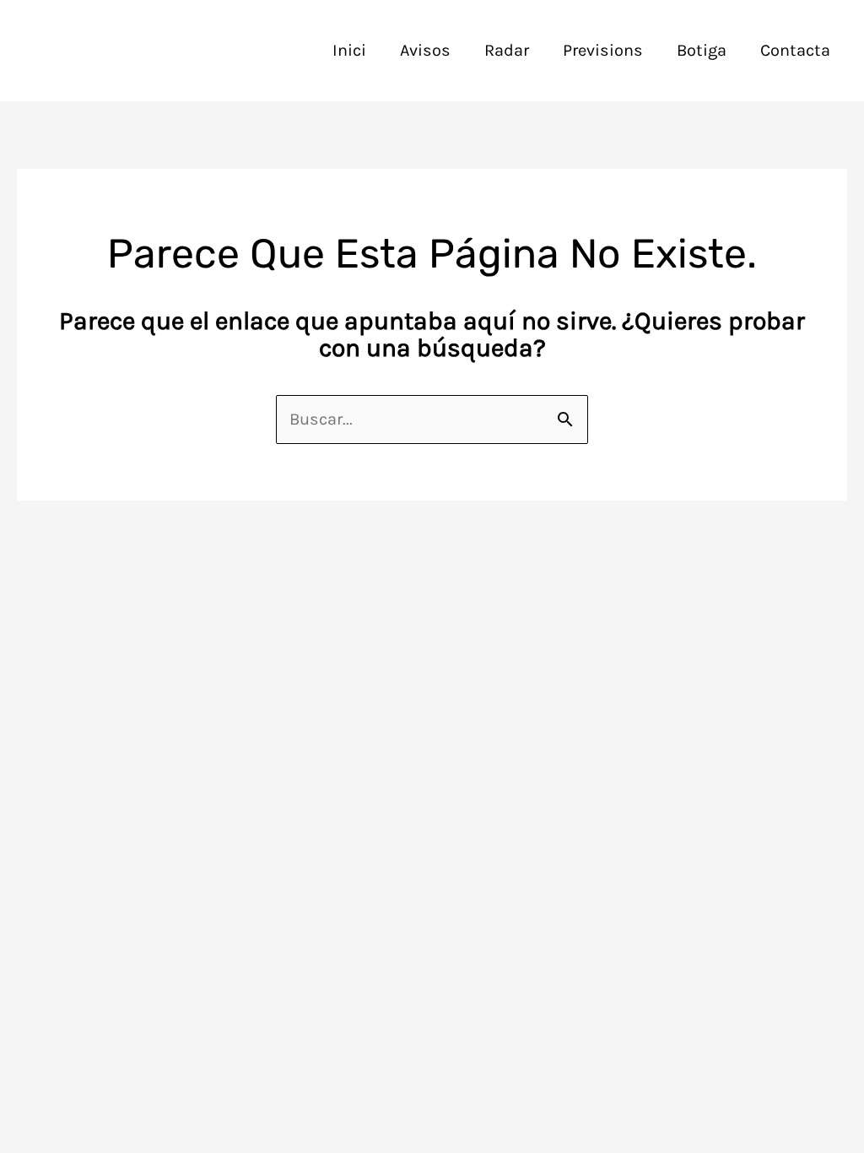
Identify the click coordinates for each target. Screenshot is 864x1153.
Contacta (795, 50)
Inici (349, 50)
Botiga (701, 50)
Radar (506, 50)
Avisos (425, 50)
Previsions (603, 50)
